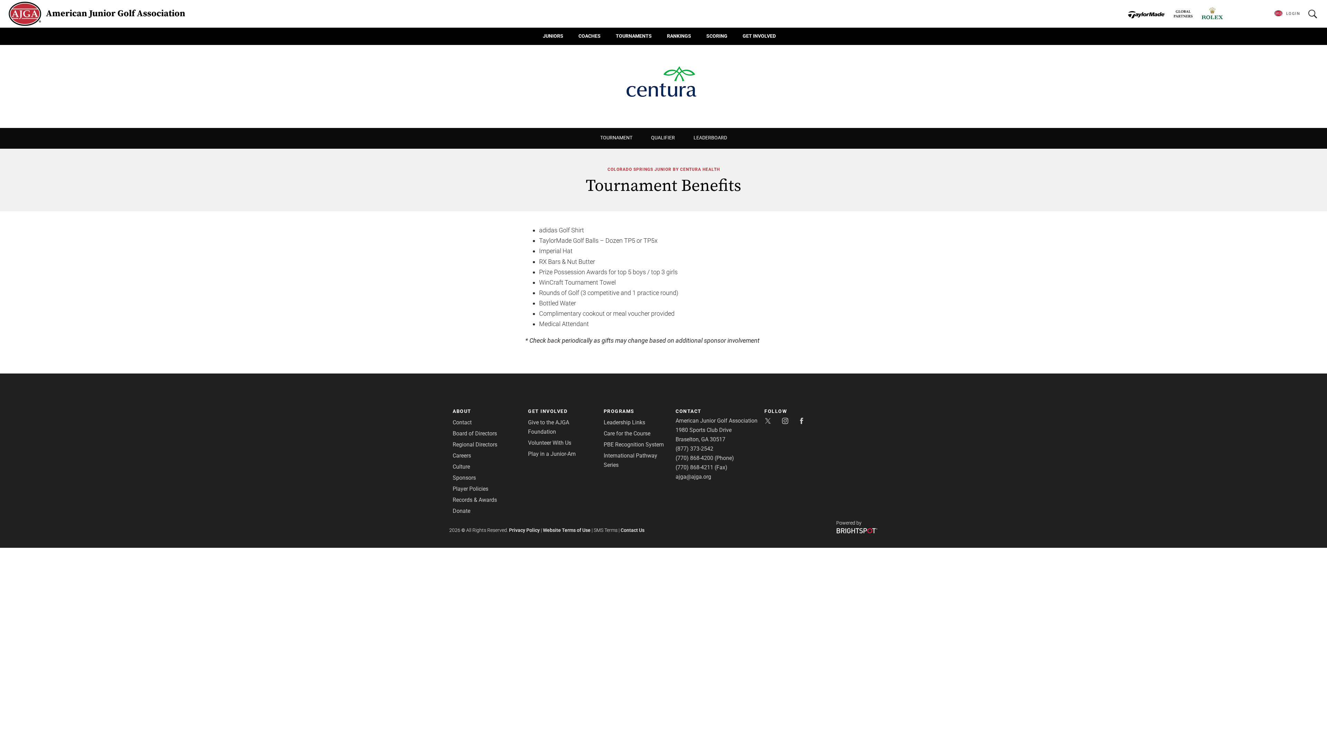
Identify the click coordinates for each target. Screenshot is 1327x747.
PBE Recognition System (634, 444)
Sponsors (464, 477)
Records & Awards (475, 500)
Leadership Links (624, 422)
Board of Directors (475, 433)
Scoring (716, 36)
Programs (619, 411)
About (462, 411)
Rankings (679, 36)
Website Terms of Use (567, 530)
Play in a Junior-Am (552, 454)
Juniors (553, 36)
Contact (462, 422)
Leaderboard (710, 137)
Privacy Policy (524, 530)
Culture (461, 466)
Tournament (616, 137)
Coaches (589, 36)
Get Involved (759, 36)
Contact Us (632, 530)
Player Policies (470, 489)
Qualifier (663, 137)
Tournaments (634, 36)
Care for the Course (627, 433)
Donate (461, 511)
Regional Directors (475, 444)
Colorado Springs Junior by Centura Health (664, 169)
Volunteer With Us (549, 443)
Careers (462, 455)
